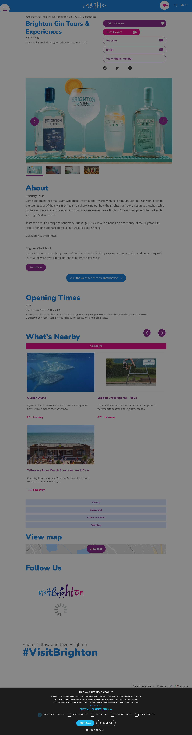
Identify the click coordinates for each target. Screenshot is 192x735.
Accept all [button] (85, 723)
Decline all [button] (106, 723)
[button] (96, 709)
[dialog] (96, 711)
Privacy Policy (96, 705)
